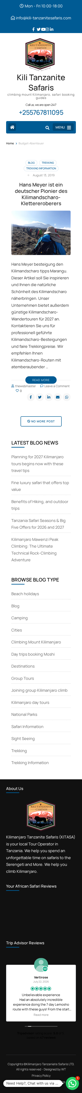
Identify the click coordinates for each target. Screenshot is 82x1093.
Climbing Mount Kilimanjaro (36, 642)
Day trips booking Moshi (33, 654)
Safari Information (27, 726)
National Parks (24, 714)
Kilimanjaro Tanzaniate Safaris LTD (49, 1064)
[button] (72, 1083)
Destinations (23, 666)
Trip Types (38, 1085)
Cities (16, 630)
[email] (58, 397)
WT (63, 1069)
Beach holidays (25, 593)
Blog (31, 163)
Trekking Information (41, 168)
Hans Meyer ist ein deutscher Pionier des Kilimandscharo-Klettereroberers (41, 194)
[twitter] (37, 26)
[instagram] (45, 26)
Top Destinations (53, 1082)
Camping (19, 617)
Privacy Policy (41, 1075)
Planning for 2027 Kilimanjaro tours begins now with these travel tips (37, 463)
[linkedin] (50, 26)
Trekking (48, 163)
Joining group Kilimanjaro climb (39, 690)
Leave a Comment (57, 386)
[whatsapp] (67, 397)
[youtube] (41, 26)
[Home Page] (12, 127)
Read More (41, 380)
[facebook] (32, 26)
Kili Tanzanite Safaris (41, 82)
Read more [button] (41, 1015)
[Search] (47, 127)
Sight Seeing (23, 738)
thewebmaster (25, 386)
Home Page (25, 1082)
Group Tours (22, 678)
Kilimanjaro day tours (30, 702)
